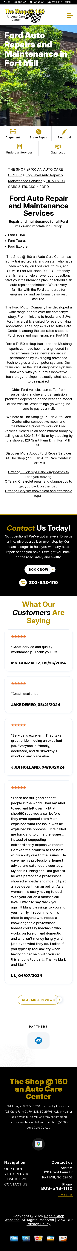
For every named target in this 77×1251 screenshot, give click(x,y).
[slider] (18, 636)
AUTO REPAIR (16, 1174)
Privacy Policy (38, 1224)
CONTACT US (16, 1184)
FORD (44, 187)
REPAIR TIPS (15, 1179)
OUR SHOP (13, 1169)
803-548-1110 (34, 436)
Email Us (65, 1195)
